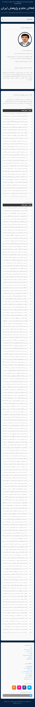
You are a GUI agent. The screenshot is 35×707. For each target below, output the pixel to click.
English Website (18, 3)
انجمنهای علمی (29, 666)
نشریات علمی (29, 652)
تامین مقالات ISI (28, 650)
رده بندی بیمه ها (28, 679)
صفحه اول (31, 2)
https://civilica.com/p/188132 (23, 62)
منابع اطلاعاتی (18, 2)
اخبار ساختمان (29, 674)
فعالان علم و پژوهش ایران (17, 8)
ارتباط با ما (5, 2)
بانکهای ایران (29, 675)
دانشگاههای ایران (28, 668)
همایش (30, 653)
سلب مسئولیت (12, 2)
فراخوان (30, 657)
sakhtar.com (16, 703)
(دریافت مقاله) (5, 177)
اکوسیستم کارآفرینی (27, 672)
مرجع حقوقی (29, 659)
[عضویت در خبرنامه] (30, 695)
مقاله (31, 648)
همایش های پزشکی (27, 655)
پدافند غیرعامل (28, 677)
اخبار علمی (29, 670)
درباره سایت (25, 2)
